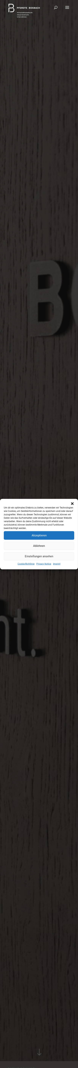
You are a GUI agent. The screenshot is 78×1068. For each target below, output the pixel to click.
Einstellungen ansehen (39, 556)
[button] (72, 503)
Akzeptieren (39, 535)
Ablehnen (39, 546)
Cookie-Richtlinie (26, 563)
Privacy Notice (43, 563)
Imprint (56, 563)
